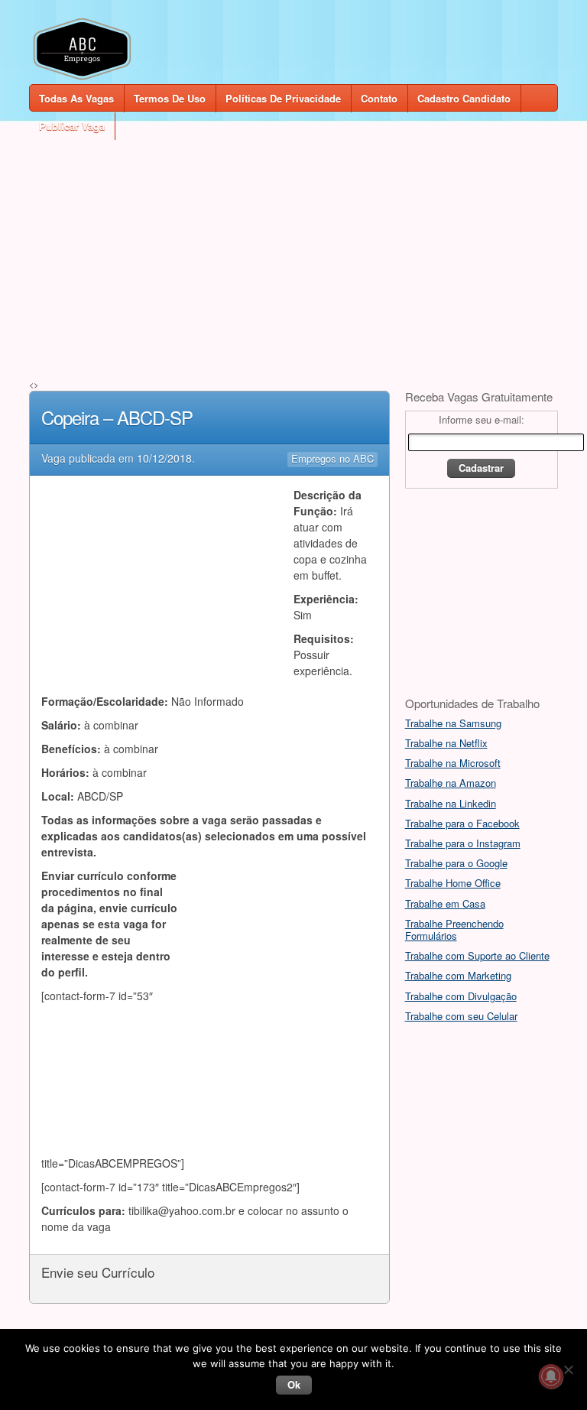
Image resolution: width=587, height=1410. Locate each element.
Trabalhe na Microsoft (453, 762)
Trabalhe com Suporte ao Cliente (477, 955)
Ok (293, 1384)
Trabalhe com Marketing (458, 975)
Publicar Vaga (72, 126)
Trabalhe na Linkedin (450, 803)
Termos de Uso (170, 98)
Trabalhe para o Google (456, 863)
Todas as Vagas (76, 98)
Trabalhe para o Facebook (462, 823)
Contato (379, 98)
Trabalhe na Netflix (446, 743)
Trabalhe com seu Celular (461, 1016)
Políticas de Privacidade (283, 98)
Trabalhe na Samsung (453, 723)
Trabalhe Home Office (453, 883)
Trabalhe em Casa (445, 903)
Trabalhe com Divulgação (461, 996)
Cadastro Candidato (464, 98)
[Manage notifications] (551, 1376)
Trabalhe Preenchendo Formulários (454, 929)
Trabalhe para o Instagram (463, 843)
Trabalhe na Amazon (450, 782)
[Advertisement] (293, 246)
